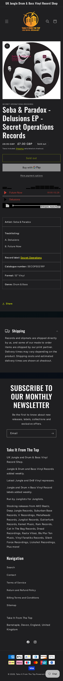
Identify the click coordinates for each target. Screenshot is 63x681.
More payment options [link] (31, 175)
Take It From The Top (26, 674)
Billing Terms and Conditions (23, 597)
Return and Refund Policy (21, 590)
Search (11, 567)
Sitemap (11, 605)
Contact (11, 575)
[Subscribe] (52, 433)
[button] (6, 21)
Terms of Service (16, 582)
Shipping (20, 148)
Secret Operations (31, 257)
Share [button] (9, 303)
